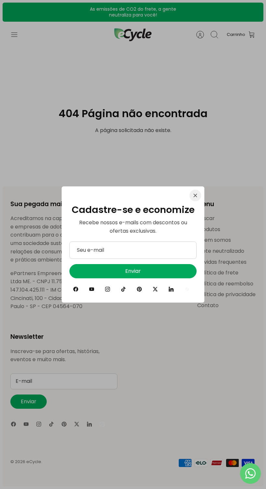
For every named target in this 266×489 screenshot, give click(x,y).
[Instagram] (107, 289)
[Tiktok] (123, 289)
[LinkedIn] (171, 289)
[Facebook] (75, 289)
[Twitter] (155, 289)
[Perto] (195, 195)
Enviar (133, 271)
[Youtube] (91, 289)
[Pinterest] (139, 289)
